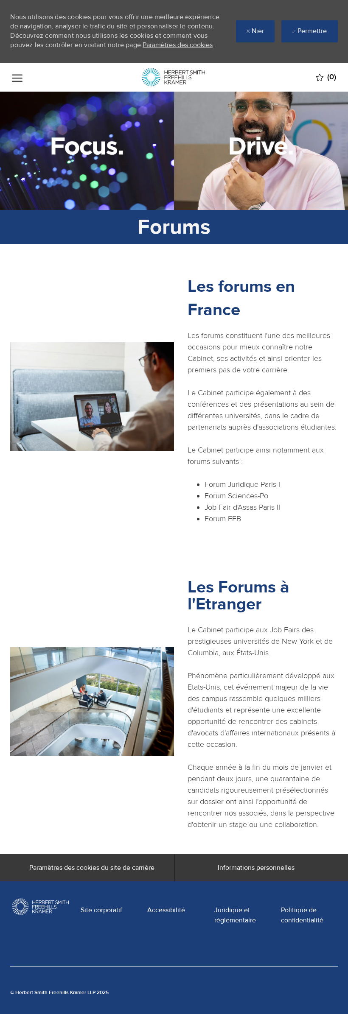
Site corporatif (101, 910)
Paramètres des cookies (178, 45)
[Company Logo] (173, 77)
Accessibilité (166, 910)
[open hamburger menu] (17, 77)
